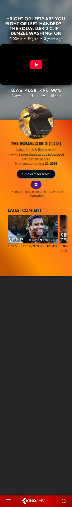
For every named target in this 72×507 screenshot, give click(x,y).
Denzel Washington (32, 154)
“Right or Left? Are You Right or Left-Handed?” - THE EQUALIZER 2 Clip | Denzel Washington (36, 26)
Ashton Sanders (39, 159)
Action (20, 149)
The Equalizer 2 (36, 143)
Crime (30, 149)
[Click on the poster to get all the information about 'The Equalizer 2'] (36, 121)
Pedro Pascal (55, 154)
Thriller (42, 149)
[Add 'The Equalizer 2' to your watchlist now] (36, 185)
